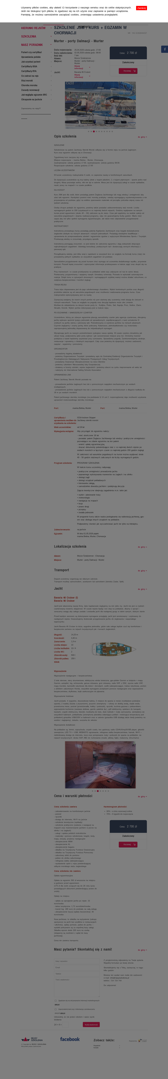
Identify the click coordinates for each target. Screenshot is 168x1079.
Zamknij (141, 8)
